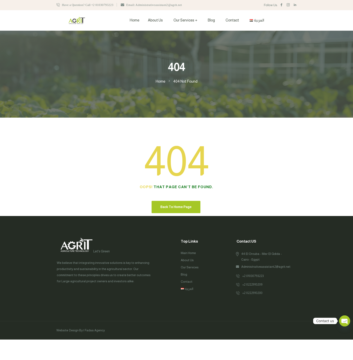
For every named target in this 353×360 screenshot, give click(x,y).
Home (134, 20)
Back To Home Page (176, 207)
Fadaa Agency (95, 330)
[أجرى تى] (76, 20)
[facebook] (281, 5)
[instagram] (288, 5)
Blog (211, 20)
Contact (232, 20)
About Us (155, 20)
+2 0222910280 (252, 293)
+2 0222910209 (252, 284)
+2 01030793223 (253, 276)
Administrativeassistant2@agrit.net (265, 266)
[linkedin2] (295, 5)
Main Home (188, 253)
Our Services (183, 20)
